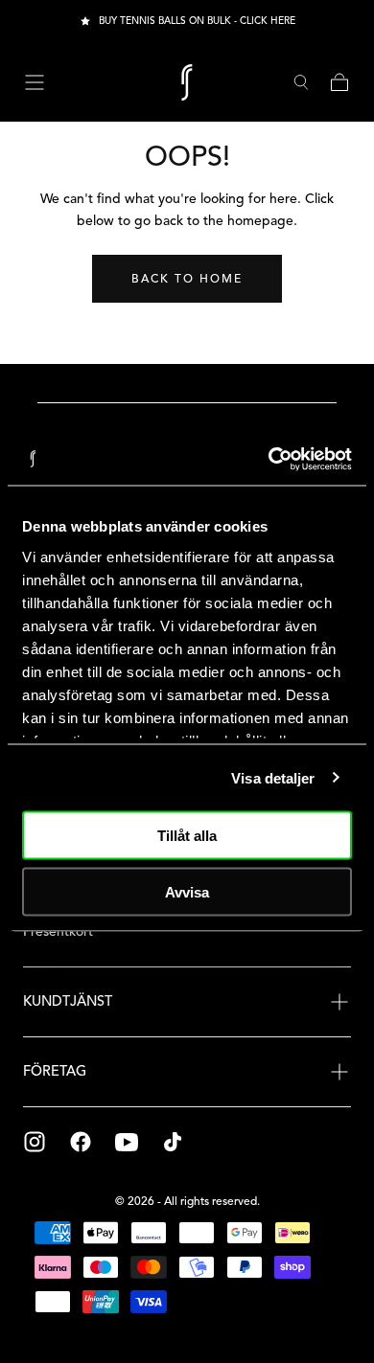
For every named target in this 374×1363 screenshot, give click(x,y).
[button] (34, 82)
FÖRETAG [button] (54, 1070)
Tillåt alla (187, 836)
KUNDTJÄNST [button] (67, 1001)
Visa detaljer (273, 777)
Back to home (187, 278)
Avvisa (187, 891)
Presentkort (58, 931)
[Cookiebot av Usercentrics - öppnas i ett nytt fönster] (269, 458)
